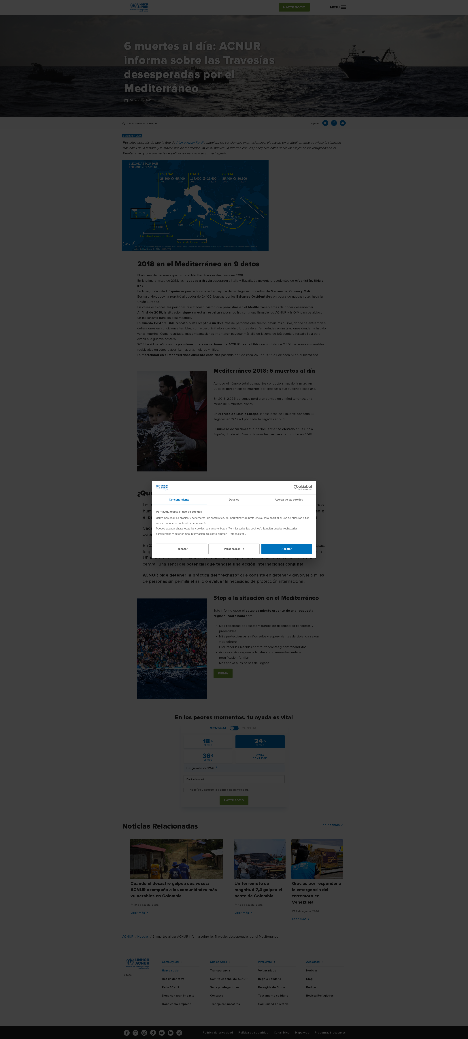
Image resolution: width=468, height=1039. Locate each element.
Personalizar (232, 548)
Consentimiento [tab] (179, 499)
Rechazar (182, 548)
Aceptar (287, 548)
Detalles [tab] (234, 499)
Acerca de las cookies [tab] (289, 499)
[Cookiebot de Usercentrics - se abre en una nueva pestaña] (296, 487)
